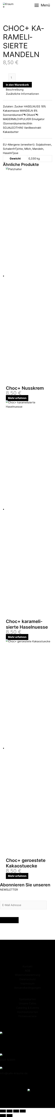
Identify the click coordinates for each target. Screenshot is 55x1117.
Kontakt (27, 966)
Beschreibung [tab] (14, 89)
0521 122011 (7, 1059)
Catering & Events (27, 1007)
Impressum (27, 983)
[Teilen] (16, 1111)
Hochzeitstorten (27, 1012)
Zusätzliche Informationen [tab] (22, 93)
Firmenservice (27, 1016)
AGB (27, 970)
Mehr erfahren (17, 398)
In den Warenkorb (17, 84)
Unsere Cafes (27, 1003)
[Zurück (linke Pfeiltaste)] (3, 1115)
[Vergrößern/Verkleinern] (3, 1111)
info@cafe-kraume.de (14, 1073)
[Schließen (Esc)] (23, 1111)
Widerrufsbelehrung (27, 974)
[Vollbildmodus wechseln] (9, 1111)
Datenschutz (27, 979)
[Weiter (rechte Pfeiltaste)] (9, 1115)
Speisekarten (27, 999)
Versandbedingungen (27, 987)
